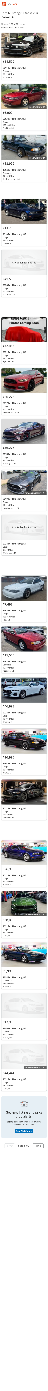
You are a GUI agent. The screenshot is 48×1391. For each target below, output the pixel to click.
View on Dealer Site (33, 493)
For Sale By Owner (37, 107)
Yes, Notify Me (24, 1131)
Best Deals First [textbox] (16, 28)
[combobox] (18, 28)
